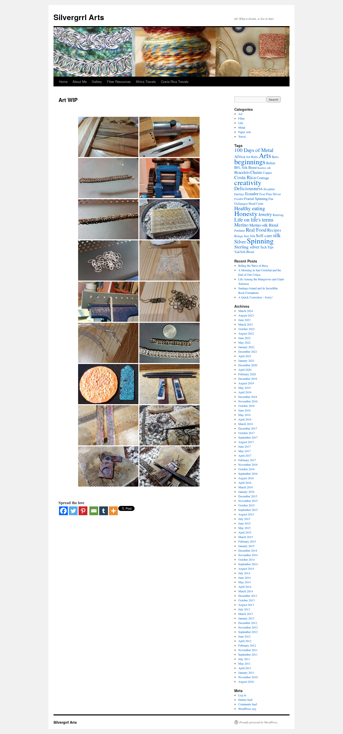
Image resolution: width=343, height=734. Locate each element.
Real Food (256, 229)
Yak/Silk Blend (244, 252)
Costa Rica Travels (175, 81)
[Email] (93, 510)
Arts (265, 155)
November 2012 (248, 627)
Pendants (239, 230)
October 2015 (246, 505)
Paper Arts (244, 132)
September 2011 (248, 654)
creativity (247, 182)
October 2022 (246, 329)
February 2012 (247, 645)
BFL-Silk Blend (245, 167)
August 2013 (246, 605)
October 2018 (246, 406)
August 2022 (246, 333)
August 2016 (246, 478)
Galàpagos (241, 203)
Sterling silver (246, 247)
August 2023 (246, 315)
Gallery (97, 81)
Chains (256, 172)
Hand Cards (256, 203)
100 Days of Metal (253, 149)
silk (277, 235)
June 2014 (244, 577)
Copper (267, 173)
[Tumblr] (103, 510)
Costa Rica (245, 177)
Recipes (274, 230)
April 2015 (244, 532)
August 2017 (246, 442)
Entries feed (245, 700)
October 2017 (246, 433)
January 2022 (246, 347)
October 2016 (246, 469)
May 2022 (244, 342)
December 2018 (247, 397)
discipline (269, 189)
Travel (242, 136)
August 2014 (246, 568)
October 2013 (246, 600)
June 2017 (244, 446)
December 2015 (247, 496)
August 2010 (246, 681)
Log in (242, 695)
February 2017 (247, 460)
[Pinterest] (83, 510)
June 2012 (244, 636)
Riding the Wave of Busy (253, 266)
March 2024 (245, 311)
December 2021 (247, 351)
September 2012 (248, 632)
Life (240, 123)
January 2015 (246, 546)
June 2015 (244, 523)
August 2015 (246, 514)
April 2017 (244, 455)
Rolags (238, 236)
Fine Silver (273, 194)
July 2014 (244, 573)
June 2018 (244, 410)
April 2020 (244, 370)
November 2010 (248, 677)
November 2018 (248, 401)
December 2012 (247, 623)
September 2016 (248, 473)
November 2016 (248, 464)
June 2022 (244, 338)
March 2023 (245, 324)
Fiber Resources (119, 81)
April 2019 (244, 392)
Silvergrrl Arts (78, 17)
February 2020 (247, 374)
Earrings (239, 194)
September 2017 (248, 437)
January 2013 (246, 618)
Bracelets (242, 172)
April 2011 (244, 668)
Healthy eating (249, 208)
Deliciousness (248, 188)
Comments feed (247, 704)
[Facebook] (63, 510)
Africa (239, 156)
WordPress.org (247, 709)
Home (63, 81)
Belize (270, 163)
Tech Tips (266, 247)
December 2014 (247, 550)
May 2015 (244, 528)
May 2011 (244, 663)
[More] (113, 510)
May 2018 (244, 415)
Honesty (246, 213)
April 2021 (244, 356)
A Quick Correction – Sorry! (255, 297)
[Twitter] (73, 510)
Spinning (260, 240)
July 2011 (244, 659)
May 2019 (244, 388)
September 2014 (248, 564)
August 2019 (246, 383)
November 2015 (248, 501)
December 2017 (247, 428)
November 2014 (248, 555)
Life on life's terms (253, 219)
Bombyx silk (264, 168)
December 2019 (247, 379)
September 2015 (248, 510)
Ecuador (252, 193)
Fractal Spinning (256, 198)
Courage (263, 177)
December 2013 (247, 596)
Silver (240, 241)
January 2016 (246, 492)
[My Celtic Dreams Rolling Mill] (169, 178)
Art (240, 114)
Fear (262, 194)
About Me (80, 81)
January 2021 (246, 360)
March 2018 (245, 424)
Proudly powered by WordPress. (258, 722)
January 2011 (246, 672)
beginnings (249, 161)
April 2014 (244, 587)
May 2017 (244, 451)
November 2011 (248, 650)
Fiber (241, 118)
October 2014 (246, 559)
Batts (275, 157)
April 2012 (244, 641)
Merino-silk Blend (263, 225)
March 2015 (245, 537)
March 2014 (245, 591)
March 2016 (245, 487)
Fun (270, 199)
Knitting (278, 215)
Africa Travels (146, 81)
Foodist (238, 199)
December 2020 (247, 365)
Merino (241, 225)
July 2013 (244, 609)
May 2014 (244, 582)
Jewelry (265, 214)
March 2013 (245, 614)
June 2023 (244, 320)
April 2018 (244, 419)
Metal (241, 127)
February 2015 (247, 541)
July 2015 (244, 519)
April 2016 (244, 483)
